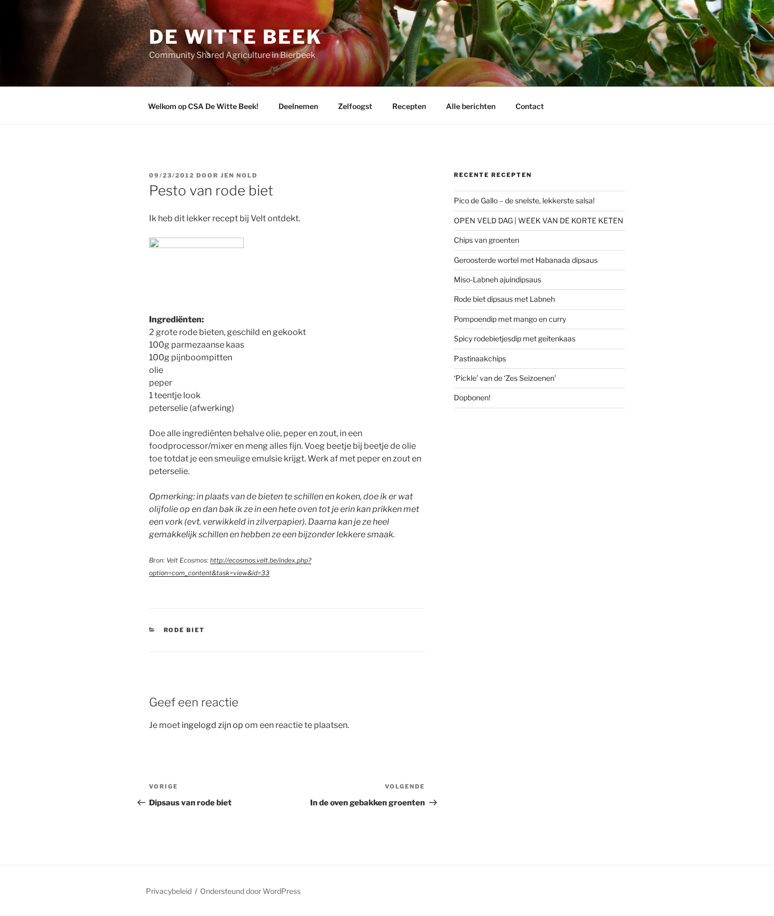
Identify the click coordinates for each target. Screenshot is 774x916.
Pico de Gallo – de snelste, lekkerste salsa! (524, 200)
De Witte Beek (235, 36)
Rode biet (184, 630)
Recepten (409, 106)
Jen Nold (239, 175)
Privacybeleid (169, 891)
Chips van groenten (486, 239)
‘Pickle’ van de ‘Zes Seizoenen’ (505, 377)
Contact (529, 106)
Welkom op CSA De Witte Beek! (203, 106)
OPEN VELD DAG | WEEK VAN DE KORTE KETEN (538, 220)
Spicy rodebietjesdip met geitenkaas (514, 338)
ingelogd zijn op (212, 725)
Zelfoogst (355, 106)
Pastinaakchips (480, 358)
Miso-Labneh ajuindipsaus (497, 279)
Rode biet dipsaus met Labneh (504, 298)
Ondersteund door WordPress (250, 891)
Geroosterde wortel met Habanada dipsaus (526, 259)
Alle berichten (470, 106)
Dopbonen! (472, 397)
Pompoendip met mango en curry (510, 318)
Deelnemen (298, 106)
